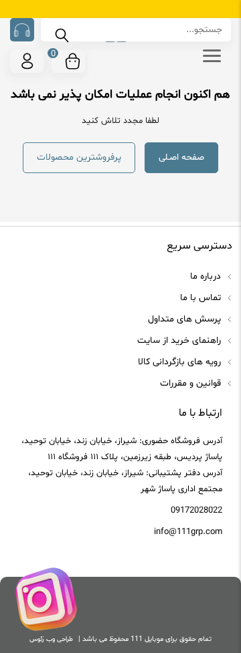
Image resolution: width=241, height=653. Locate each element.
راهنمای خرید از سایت (180, 340)
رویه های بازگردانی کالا (181, 362)
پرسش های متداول (186, 319)
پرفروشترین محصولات (79, 157)
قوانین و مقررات (192, 383)
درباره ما (207, 276)
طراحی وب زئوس (51, 639)
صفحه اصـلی (181, 157)
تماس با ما (202, 297)
